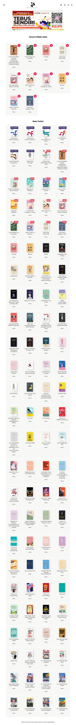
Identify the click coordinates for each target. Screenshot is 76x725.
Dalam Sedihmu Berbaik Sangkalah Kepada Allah (29, 523)
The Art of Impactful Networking (13, 549)
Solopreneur (13, 276)
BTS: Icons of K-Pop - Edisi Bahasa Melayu (30, 685)
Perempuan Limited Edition (30, 548)
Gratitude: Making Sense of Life (46, 522)
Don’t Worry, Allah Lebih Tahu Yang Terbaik (30, 617)
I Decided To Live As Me (46, 301)
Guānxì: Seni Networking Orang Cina (46, 163)
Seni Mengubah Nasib (13, 639)
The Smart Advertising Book (30, 138)
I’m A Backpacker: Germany (62, 709)
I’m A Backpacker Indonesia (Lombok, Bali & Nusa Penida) (46, 686)
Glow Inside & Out (30, 571)
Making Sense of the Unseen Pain (30, 472)
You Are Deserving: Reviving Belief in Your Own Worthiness (62, 475)
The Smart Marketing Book (14, 138)
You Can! (30, 418)
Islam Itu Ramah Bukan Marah (30, 639)
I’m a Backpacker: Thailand (46, 661)
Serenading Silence (13, 372)
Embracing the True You (46, 548)
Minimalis (62, 594)
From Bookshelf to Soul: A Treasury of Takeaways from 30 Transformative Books (14, 447)
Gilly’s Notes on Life (30, 85)
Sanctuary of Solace (46, 189)
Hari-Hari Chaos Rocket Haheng (14, 85)
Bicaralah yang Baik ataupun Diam (46, 617)
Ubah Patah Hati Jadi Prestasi (62, 616)
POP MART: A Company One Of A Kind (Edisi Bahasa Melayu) (46, 278)
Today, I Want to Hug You (14, 108)
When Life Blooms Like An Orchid (13, 189)
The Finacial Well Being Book (14, 162)
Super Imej (14, 661)
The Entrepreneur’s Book (46, 139)
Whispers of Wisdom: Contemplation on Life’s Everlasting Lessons (13, 524)
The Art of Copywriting (14, 594)
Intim (62, 348)
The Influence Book (62, 138)
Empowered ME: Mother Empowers (13, 324)
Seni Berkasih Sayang (46, 372)
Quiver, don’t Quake (62, 189)
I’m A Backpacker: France (62, 684)
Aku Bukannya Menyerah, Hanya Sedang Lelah (14, 302)
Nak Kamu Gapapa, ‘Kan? (30, 108)
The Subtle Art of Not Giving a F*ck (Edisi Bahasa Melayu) (46, 474)
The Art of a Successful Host (62, 499)
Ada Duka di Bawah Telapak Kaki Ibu (62, 277)
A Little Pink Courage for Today (46, 85)
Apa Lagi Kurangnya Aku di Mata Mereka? (30, 325)
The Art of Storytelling (46, 594)
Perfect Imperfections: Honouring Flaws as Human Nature (46, 396)
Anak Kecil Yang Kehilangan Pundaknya (14, 350)
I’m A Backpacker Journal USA (14, 709)
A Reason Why (62, 393)
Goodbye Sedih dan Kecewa (13, 616)
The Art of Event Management (30, 499)
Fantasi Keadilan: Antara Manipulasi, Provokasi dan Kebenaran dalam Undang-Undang (14, 60)
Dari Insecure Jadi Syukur (30, 394)
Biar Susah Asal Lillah (30, 594)
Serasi (62, 547)
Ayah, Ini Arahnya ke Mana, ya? (30, 349)
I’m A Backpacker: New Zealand (30, 709)
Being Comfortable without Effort (62, 302)
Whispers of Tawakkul (29, 189)
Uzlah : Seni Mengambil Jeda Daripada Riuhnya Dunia (46, 326)
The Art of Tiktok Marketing (46, 499)
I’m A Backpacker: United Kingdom (46, 709)
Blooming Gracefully (62, 57)
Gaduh (46, 254)
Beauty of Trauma (29, 300)
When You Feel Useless (46, 349)
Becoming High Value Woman (62, 372)
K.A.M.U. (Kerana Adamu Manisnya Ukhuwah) (30, 662)
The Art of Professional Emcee (62, 523)
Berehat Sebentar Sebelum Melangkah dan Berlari (13, 420)
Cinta (46, 639)
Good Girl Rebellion (14, 211)
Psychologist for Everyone (30, 57)
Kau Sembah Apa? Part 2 (62, 639)
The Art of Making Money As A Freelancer (13, 572)
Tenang (46, 57)
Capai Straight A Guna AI (30, 276)
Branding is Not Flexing (62, 254)
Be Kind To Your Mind (13, 472)
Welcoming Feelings (30, 162)
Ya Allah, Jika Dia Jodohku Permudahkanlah (46, 572)
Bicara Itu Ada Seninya (46, 443)
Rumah (62, 85)
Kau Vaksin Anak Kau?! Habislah (14, 684)
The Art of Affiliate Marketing (62, 419)
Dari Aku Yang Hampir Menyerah (62, 324)
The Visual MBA (30, 443)
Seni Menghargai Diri (62, 443)
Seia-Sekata (14, 393)
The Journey (46, 418)
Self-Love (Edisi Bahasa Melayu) (30, 372)
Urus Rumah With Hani (62, 661)
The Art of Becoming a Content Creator (14, 500)
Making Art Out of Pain (62, 571)
